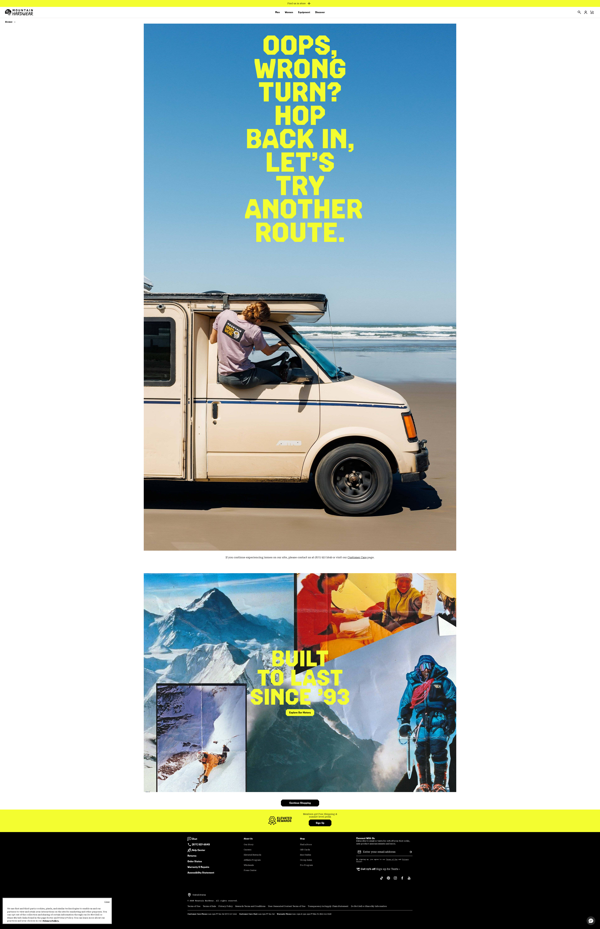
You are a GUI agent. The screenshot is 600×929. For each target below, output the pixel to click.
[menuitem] (277, 12)
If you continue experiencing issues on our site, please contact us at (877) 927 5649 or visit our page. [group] (300, 557)
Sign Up (320, 822)
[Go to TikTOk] (381, 879)
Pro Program (306, 865)
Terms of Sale (209, 906)
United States (199, 895)
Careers (247, 850)
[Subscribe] (410, 852)
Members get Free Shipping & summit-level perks (320, 815)
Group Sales (306, 860)
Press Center (250, 870)
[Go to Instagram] (395, 879)
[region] (57, 911)
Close (107, 902)
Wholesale (249, 865)
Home (9, 22)
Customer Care (357, 557)
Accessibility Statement (201, 872)
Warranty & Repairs (198, 867)
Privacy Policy (225, 906)
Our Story (249, 844)
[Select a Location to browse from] (189, 895)
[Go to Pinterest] (388, 879)
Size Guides (305, 855)
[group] (320, 815)
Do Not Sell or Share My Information (369, 906)
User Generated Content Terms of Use (286, 906)
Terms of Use (392, 859)
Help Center (198, 850)
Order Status (195, 861)
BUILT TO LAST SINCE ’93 (300, 678)
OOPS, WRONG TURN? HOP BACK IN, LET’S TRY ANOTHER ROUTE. (300, 139)
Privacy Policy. (51, 921)
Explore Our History (300, 712)
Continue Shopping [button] (300, 802)
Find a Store (306, 844)
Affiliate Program (252, 860)
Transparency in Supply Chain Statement (328, 906)
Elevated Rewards (252, 855)
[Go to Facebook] (402, 879)
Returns (192, 855)
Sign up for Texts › (378, 869)
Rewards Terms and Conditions (250, 906)
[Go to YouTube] (409, 879)
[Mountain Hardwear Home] (19, 12)
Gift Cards (305, 850)
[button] (591, 920)
